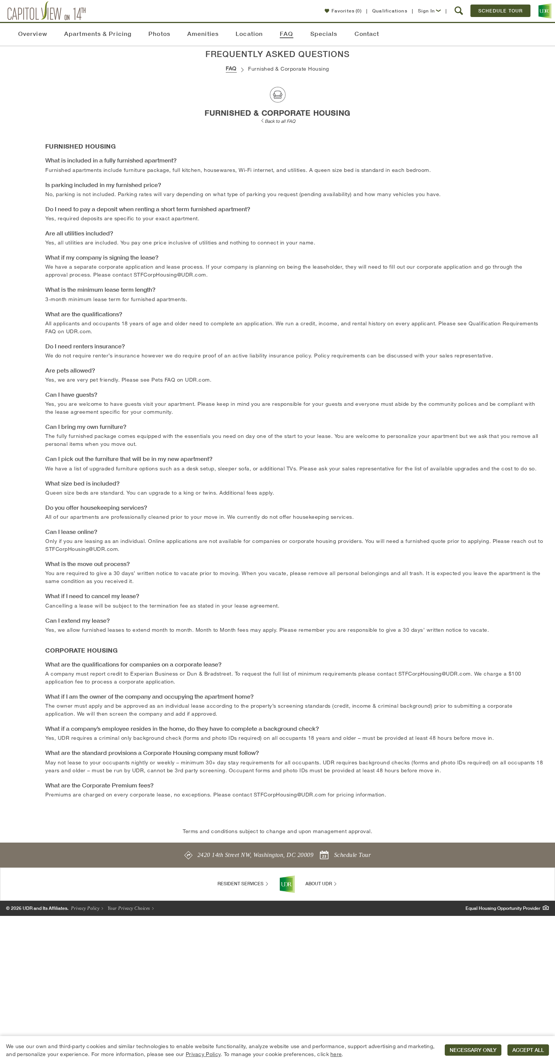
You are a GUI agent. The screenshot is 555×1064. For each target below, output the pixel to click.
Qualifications (389, 11)
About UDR (319, 883)
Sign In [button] (426, 11)
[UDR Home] (287, 884)
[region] (277, 1050)
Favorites (346, 11)
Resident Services (241, 883)
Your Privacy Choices (130, 908)
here (336, 1054)
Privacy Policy (86, 908)
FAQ (231, 68)
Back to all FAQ (280, 121)
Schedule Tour (500, 11)
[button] (458, 11)
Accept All (528, 1050)
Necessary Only (473, 1050)
